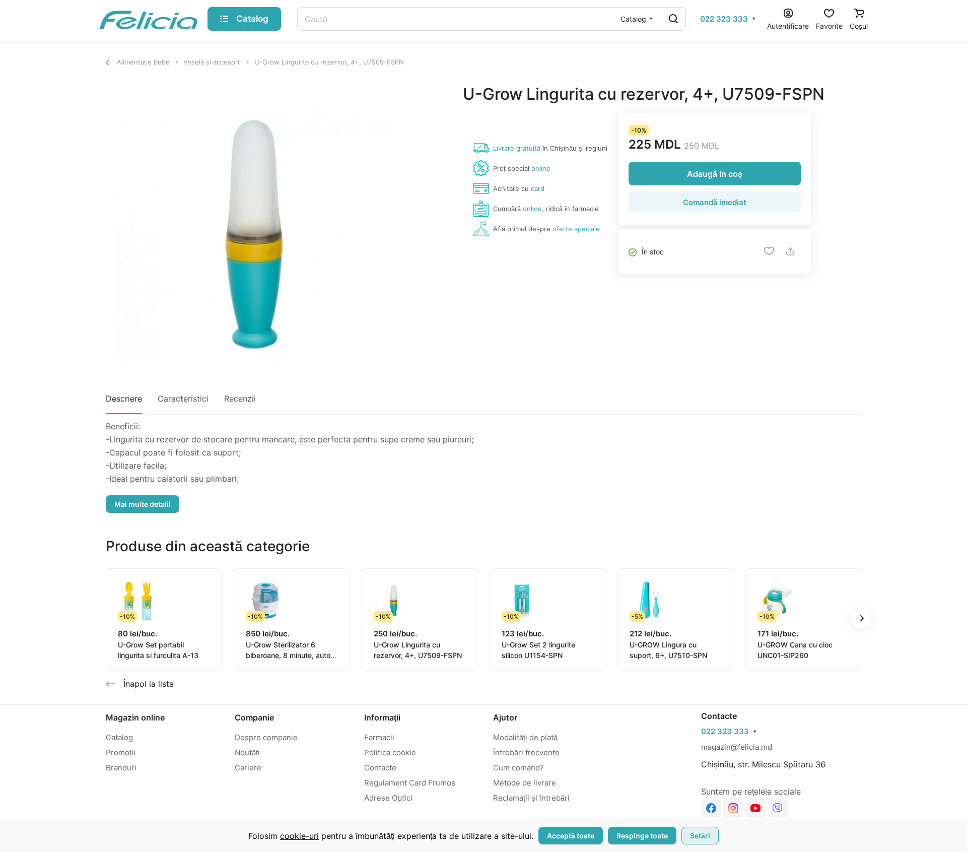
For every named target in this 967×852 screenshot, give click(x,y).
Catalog (119, 737)
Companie (254, 717)
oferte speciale (576, 229)
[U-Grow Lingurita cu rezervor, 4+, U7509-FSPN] (255, 233)
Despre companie (266, 737)
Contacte (380, 767)
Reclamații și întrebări (531, 798)
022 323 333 (724, 19)
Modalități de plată (525, 737)
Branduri (121, 767)
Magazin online (135, 717)
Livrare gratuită (516, 148)
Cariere (248, 767)
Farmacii (379, 737)
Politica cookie (390, 752)
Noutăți (247, 752)
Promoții (120, 752)
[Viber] (778, 808)
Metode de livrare (524, 783)
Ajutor (505, 717)
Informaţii (382, 717)
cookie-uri (299, 836)
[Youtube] (755, 808)
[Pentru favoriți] (769, 251)
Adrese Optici (388, 798)
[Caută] (673, 19)
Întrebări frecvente (526, 752)
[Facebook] (711, 808)
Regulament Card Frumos (409, 783)
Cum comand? (518, 767)
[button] (861, 618)
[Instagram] (733, 808)
